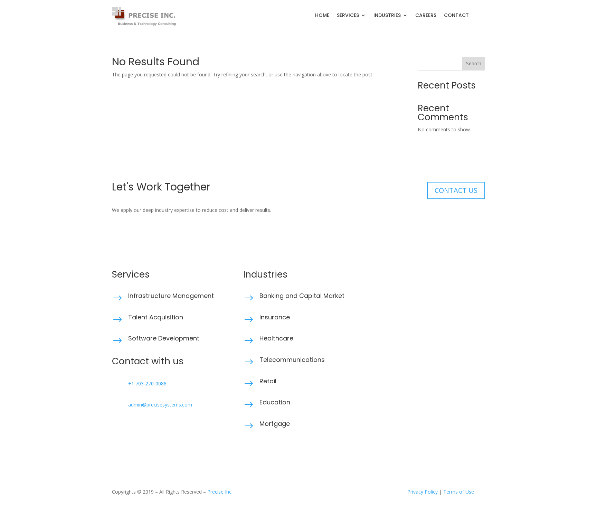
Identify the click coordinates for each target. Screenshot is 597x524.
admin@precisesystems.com (160, 404)
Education (274, 402)
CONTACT (456, 16)
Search (473, 63)
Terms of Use (458, 491)
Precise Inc (219, 491)
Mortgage (274, 423)
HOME (322, 16)
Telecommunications (292, 359)
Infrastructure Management (171, 295)
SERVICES (348, 16)
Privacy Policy (422, 491)
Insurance (274, 317)
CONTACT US (456, 190)
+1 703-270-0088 (147, 383)
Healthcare (276, 338)
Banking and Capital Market (301, 295)
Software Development (163, 338)
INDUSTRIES (387, 16)
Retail (267, 381)
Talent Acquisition (155, 317)
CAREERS (425, 16)
